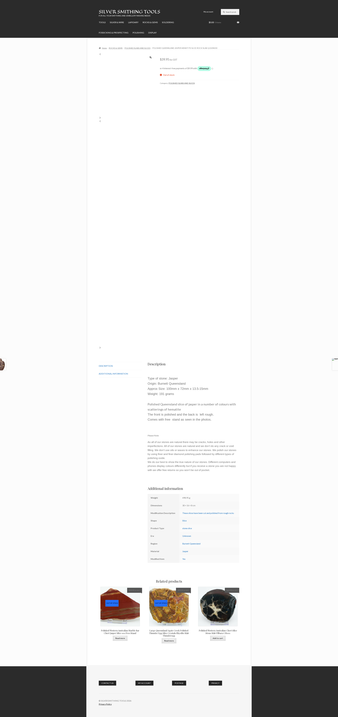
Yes (184, 559)
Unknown (186, 536)
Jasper (185, 551)
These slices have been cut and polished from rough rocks (208, 513)
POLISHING (138, 32)
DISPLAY (152, 32)
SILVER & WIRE (117, 22)
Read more (120, 638)
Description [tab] (106, 366)
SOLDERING (168, 22)
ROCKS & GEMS (150, 22)
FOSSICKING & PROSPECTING (113, 32)
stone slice (187, 528)
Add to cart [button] (218, 638)
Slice (184, 520)
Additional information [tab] (113, 373)
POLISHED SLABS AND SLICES (137, 48)
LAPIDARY (133, 22)
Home (104, 48)
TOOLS (102, 22)
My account (208, 12)
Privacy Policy (105, 704)
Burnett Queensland (191, 543)
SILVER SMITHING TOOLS (129, 11)
